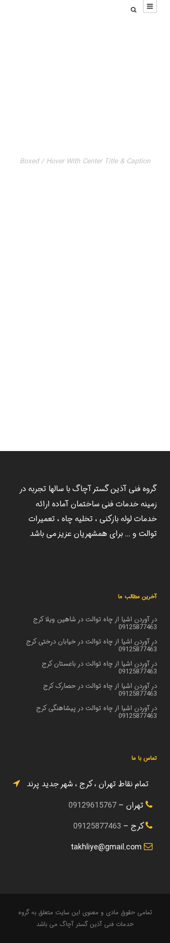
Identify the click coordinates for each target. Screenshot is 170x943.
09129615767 (92, 805)
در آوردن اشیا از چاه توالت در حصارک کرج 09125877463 (100, 690)
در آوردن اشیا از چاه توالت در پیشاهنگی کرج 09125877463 (96, 712)
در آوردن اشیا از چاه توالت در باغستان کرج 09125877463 (99, 668)
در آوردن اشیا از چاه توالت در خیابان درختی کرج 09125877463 (91, 646)
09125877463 (97, 826)
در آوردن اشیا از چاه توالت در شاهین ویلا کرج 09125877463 (95, 623)
